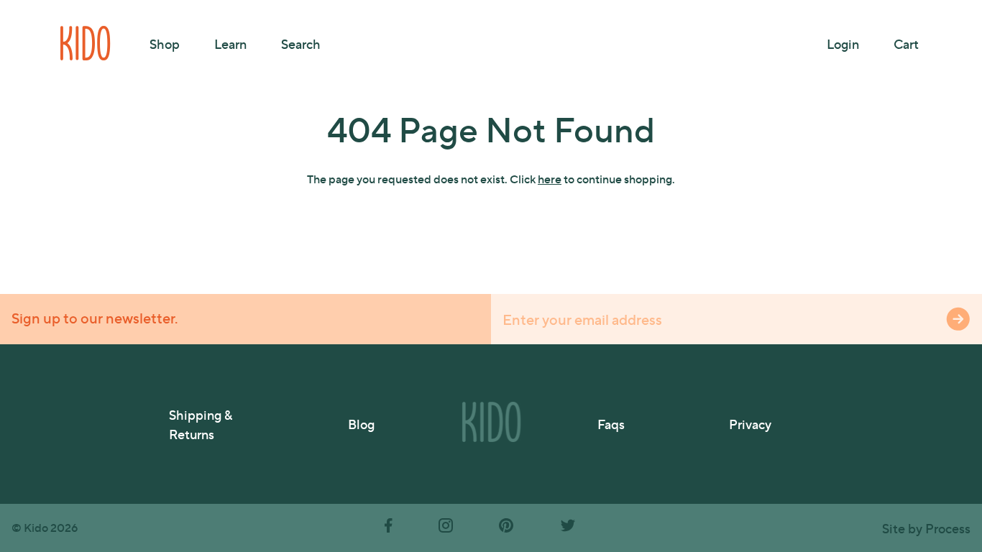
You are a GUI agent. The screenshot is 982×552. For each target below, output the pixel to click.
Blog (361, 423)
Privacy (750, 423)
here (549, 178)
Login (843, 43)
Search (301, 43)
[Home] (86, 43)
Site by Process (926, 528)
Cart (906, 43)
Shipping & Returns (200, 424)
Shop (165, 43)
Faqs (611, 423)
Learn (230, 43)
